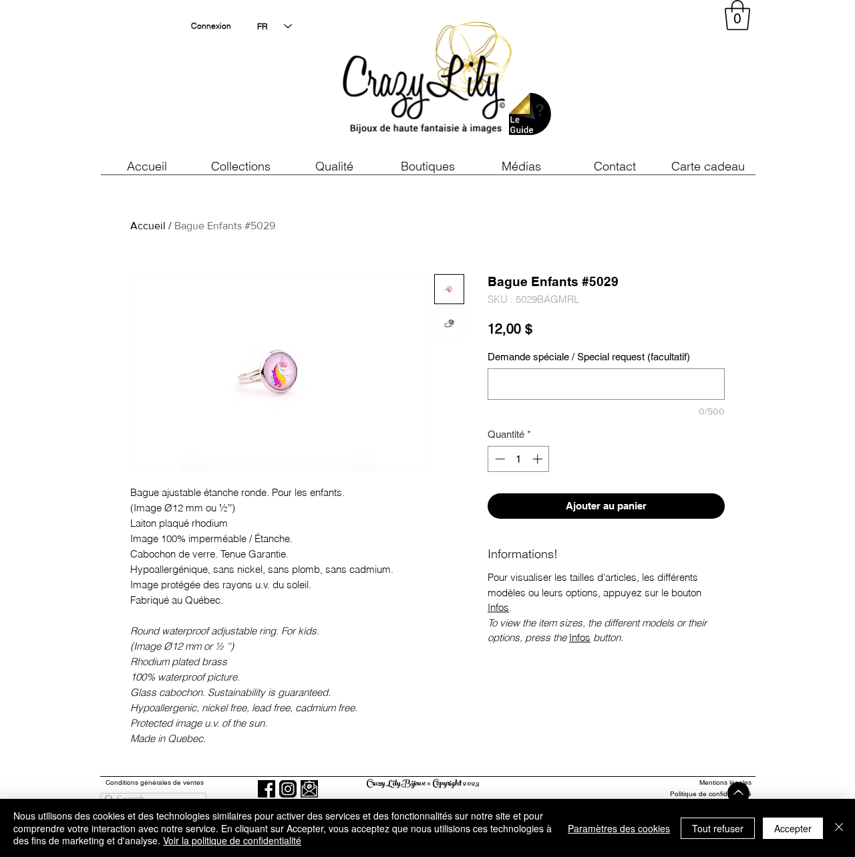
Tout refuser (717, 828)
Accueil (148, 225)
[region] (630, 80)
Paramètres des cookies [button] (619, 828)
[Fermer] (839, 828)
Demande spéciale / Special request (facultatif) (589, 356)
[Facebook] (266, 789)
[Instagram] (288, 789)
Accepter (793, 828)
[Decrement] (499, 459)
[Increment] (539, 459)
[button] (334, 166)
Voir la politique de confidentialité (232, 840)
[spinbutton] (519, 459)
